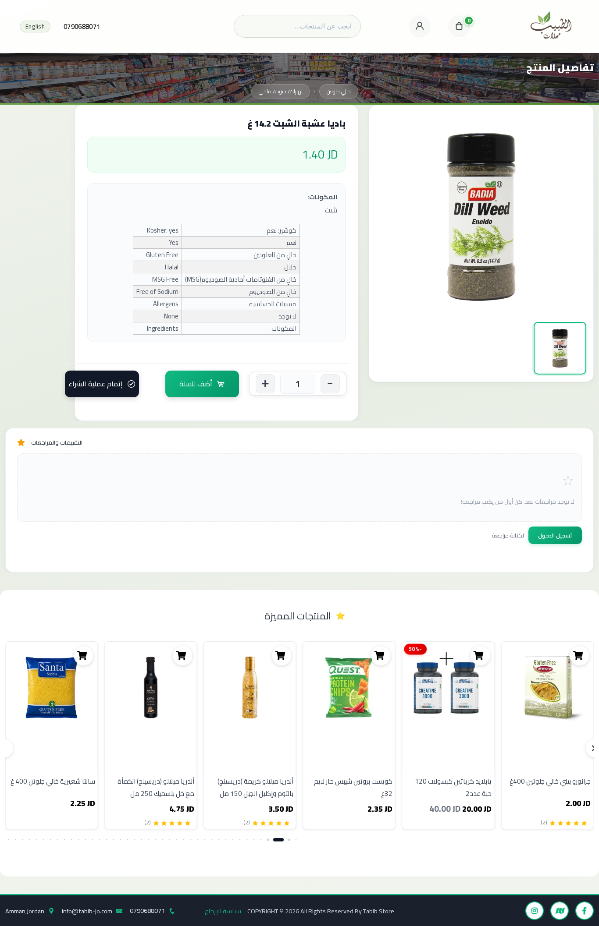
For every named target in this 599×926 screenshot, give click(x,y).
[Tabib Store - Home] (551, 26)
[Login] (420, 26)
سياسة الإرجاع (223, 911)
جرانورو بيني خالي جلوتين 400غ (550, 781)
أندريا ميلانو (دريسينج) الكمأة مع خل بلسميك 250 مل (156, 787)
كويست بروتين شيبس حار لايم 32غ (353, 787)
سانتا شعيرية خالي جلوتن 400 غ (53, 781)
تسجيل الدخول (555, 535)
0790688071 (82, 26)
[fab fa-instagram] (534, 910)
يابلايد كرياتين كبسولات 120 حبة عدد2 (453, 787)
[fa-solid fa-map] (559, 910)
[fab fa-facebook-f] (584, 910)
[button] (296, 840)
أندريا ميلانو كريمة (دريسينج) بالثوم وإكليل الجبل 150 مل (255, 787)
